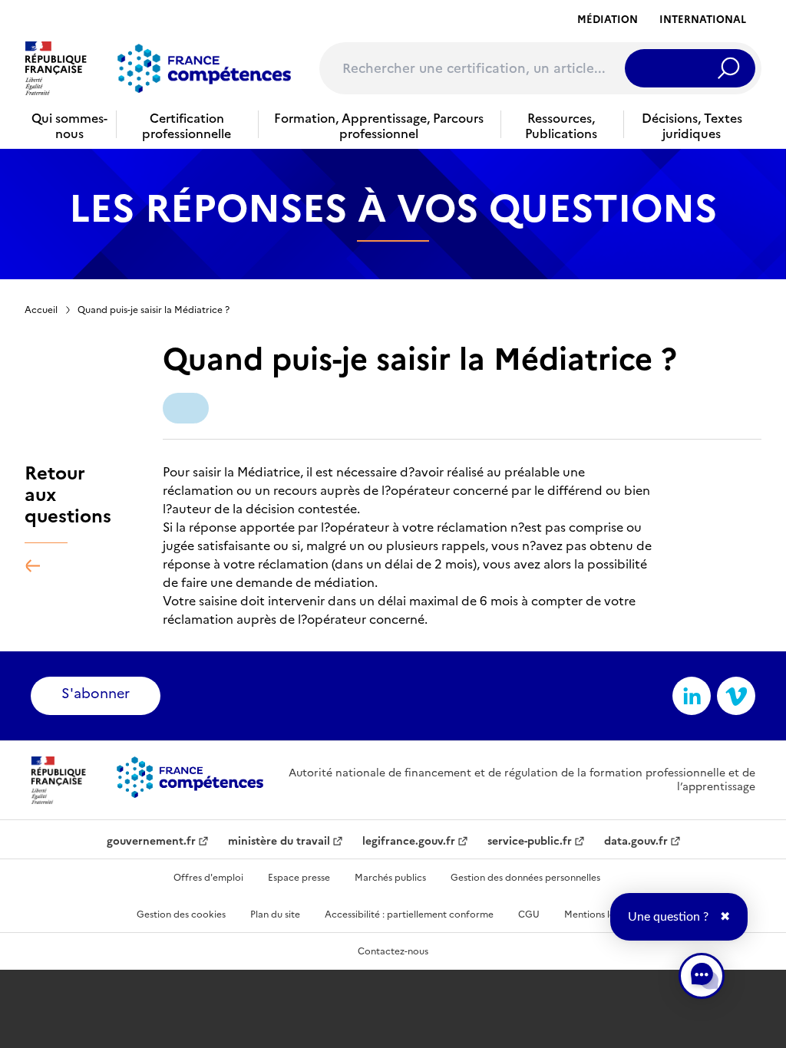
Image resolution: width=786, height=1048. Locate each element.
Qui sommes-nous (69, 126)
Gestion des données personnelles (525, 878)
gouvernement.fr (151, 841)
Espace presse (299, 878)
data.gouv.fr (636, 841)
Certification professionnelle (186, 126)
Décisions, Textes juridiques (692, 126)
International (702, 19)
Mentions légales (600, 914)
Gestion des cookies (181, 914)
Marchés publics (390, 878)
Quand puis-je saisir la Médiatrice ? (154, 310)
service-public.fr (529, 841)
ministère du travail (279, 841)
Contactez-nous (393, 951)
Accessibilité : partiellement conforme (409, 914)
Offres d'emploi (208, 878)
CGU (529, 914)
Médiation (607, 19)
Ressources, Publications (561, 126)
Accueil (41, 310)
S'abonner (95, 693)
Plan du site (275, 914)
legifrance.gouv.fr (408, 841)
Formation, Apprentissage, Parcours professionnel (379, 126)
